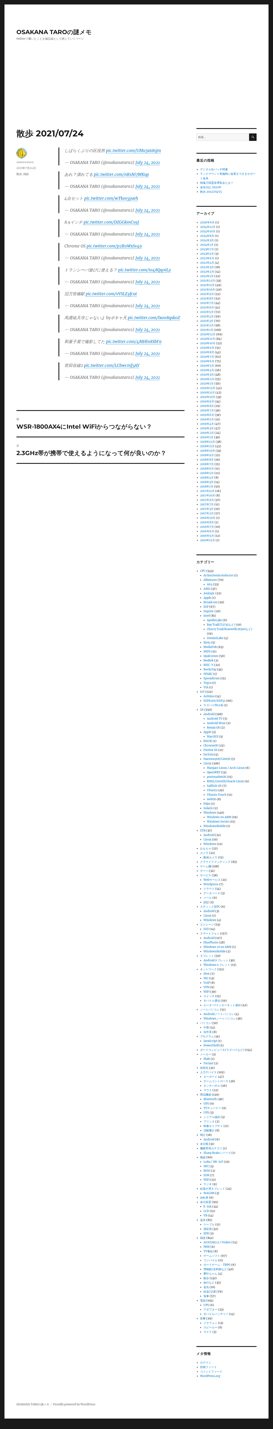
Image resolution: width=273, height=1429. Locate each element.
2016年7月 (207, 527)
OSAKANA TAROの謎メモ (54, 32)
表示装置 (205, 1202)
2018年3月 (206, 482)
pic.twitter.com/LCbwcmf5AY (111, 365)
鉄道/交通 (209, 1291)
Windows (209, 812)
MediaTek (210, 647)
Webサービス (212, 880)
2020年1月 (207, 383)
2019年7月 (207, 410)
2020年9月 (207, 348)
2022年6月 (207, 258)
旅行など (209, 1282)
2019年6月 (207, 415)
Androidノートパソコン (218, 1014)
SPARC (207, 674)
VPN (206, 987)
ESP (206, 607)
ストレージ (207, 924)
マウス (207, 1090)
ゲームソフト (211, 1256)
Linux (207, 763)
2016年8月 (207, 522)
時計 (203, 1135)
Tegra (207, 683)
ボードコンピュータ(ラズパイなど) (222, 1050)
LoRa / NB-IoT (213, 1162)
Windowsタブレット (216, 965)
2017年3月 (206, 509)
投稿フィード (208, 1367)
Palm (206, 804)
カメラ (204, 853)
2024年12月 (207, 227)
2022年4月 (207, 263)
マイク (207, 1332)
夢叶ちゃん (210, 1274)
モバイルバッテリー (215, 1314)
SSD (206, 929)
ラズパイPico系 (213, 705)
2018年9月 (207, 455)
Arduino (209, 696)
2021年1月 (206, 330)
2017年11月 (207, 491)
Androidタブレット (215, 960)
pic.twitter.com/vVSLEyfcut (111, 293)
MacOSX (212, 736)
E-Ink (207, 1206)
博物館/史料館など (215, 1269)
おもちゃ (205, 848)
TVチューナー (212, 1108)
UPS (206, 1112)
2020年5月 (207, 365)
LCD (206, 1211)
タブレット (207, 956)
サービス (205, 875)
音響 (203, 1318)
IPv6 (206, 974)
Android (209, 714)
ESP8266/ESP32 (214, 701)
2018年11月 (207, 446)
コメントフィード (211, 1371)
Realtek (208, 660)
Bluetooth (210, 1099)
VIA (205, 687)
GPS (206, 1103)
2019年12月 (207, 388)
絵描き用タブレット (212, 1188)
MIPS (207, 651)
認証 (206, 902)
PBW (206, 1247)
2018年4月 (207, 477)
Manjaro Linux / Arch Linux (226, 768)
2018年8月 (207, 459)
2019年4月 (207, 424)
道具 (203, 1220)
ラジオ (207, 1184)
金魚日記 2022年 (210, 187)
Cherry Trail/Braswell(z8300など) (229, 629)
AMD (206, 589)
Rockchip (209, 669)
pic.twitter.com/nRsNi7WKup (121, 174)
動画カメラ (210, 857)
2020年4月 (207, 370)
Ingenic (208, 611)
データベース (211, 893)
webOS (211, 799)
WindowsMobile (214, 826)
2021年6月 (207, 307)
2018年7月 (207, 464)
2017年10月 (207, 495)
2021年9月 (207, 294)
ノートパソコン (209, 1009)
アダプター (210, 1309)
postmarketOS (216, 777)
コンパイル (210, 1260)
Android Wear (216, 723)
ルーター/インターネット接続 (222, 1005)
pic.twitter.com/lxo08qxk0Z (154, 317)
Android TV (214, 718)
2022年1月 (207, 276)
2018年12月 (207, 442)
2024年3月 (207, 240)
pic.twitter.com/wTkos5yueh (111, 198)
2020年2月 (207, 379)
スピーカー (210, 1327)
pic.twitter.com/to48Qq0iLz (144, 269)
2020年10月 (207, 343)
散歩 (19, 174)
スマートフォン (209, 933)
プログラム (207, 1036)
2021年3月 (206, 321)
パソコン (205, 1023)
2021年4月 (207, 316)
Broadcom (210, 602)
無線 (203, 1157)
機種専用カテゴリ (211, 1148)
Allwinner (210, 580)
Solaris (208, 808)
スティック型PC (210, 906)
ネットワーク (208, 969)
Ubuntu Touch (217, 795)
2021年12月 (207, 280)
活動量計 (209, 1130)
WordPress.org (210, 1376)
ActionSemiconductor (218, 575)
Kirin (206, 642)
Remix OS (213, 727)
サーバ (204, 871)
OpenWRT (214, 772)
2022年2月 (207, 271)
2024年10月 (207, 231)
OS (202, 710)
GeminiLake (215, 638)
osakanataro (25, 162)
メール (207, 898)
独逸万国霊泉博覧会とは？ (216, 183)
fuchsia (208, 754)
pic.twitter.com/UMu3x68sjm (133, 150)
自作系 (207, 1032)
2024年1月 (207, 245)
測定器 (207, 1229)
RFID (206, 1171)
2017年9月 (207, 500)
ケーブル (209, 1224)
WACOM (209, 1193)
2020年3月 (207, 374)
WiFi (206, 992)
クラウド (209, 889)
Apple (207, 598)
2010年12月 (207, 540)
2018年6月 (207, 468)
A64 (209, 584)
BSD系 (207, 741)
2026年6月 (207, 222)
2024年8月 (207, 236)
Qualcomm (210, 656)
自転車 (204, 1197)
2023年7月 (207, 249)
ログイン (205, 1362)
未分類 (204, 1144)
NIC (205, 978)
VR (205, 1215)
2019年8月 (207, 406)
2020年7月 (207, 357)
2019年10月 (207, 397)
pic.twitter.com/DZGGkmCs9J (111, 222)
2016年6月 (207, 531)
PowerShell (211, 1045)
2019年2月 (207, 433)
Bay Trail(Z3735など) (221, 624)
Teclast (208, 1063)
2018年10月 (207, 451)
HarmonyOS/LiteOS (216, 759)
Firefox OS (210, 750)
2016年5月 (207, 536)
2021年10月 (207, 289)
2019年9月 (207, 401)
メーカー (205, 1054)
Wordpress (210, 884)
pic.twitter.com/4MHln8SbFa (133, 341)
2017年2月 (207, 513)
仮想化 (204, 1068)
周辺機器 (205, 1094)
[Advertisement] (136, 96)
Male (206, 1059)
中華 (206, 1027)
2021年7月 (207, 303)
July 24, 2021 (147, 162)
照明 (206, 1233)
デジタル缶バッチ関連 (214, 169)
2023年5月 (207, 254)
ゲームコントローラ (215, 1081)
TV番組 (208, 1251)
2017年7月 (207, 504)
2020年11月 (207, 339)
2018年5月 (207, 473)
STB (203, 830)
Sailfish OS (214, 786)
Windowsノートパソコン (219, 1018)
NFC (206, 1166)
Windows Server (218, 821)
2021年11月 (207, 285)
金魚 (206, 1287)
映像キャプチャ (213, 1126)
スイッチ (209, 996)
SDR (206, 1175)
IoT (202, 692)
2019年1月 (206, 437)
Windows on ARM (219, 817)
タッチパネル (211, 1086)
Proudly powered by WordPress (74, 1404)
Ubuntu (212, 790)
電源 (203, 1300)
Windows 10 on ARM (217, 947)
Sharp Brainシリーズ (217, 1153)
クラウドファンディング (215, 862)
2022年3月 (207, 267)
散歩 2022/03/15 (211, 192)
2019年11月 (207, 392)
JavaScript (210, 1041)
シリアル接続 (211, 1117)
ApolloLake (214, 620)
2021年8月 (207, 298)
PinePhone (210, 942)
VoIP (206, 983)
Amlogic (209, 593)
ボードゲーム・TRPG (217, 1265)
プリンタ (209, 1121)
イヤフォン (210, 1323)
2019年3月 (207, 428)
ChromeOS (210, 745)
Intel (206, 616)
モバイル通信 (211, 1000)
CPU (203, 571)
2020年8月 (207, 352)
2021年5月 (207, 312)
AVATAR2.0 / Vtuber (217, 1242)
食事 (206, 1296)
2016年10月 (207, 518)
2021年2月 (207, 325)
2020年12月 (207, 334)
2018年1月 (206, 486)
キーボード (210, 1077)
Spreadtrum (211, 678)
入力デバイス (208, 1072)
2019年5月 (207, 419)
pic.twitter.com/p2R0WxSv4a (114, 246)
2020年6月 (207, 361)
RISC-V (208, 665)
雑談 (26, 174)
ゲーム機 (205, 866)
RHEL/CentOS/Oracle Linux (225, 781)
